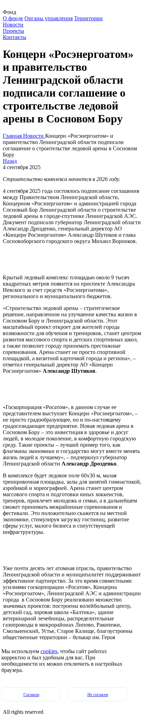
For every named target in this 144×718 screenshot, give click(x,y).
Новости (13, 25)
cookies (49, 651)
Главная (13, 136)
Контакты (14, 37)
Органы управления (48, 18)
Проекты (13, 31)
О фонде (13, 18)
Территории (88, 18)
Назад (10, 161)
